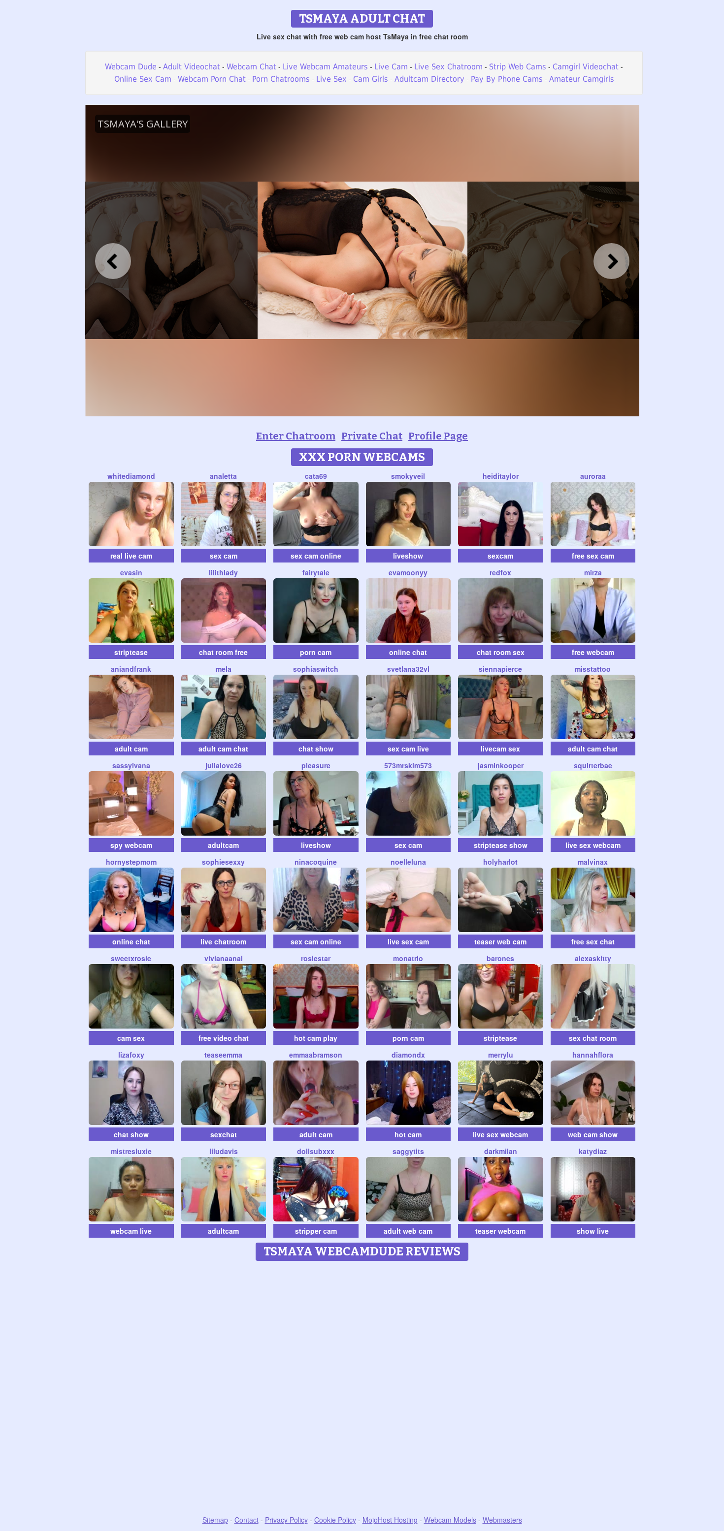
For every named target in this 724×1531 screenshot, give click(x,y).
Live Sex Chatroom (448, 66)
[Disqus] (362, 1389)
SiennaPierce (500, 669)
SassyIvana (131, 765)
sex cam (223, 556)
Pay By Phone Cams (507, 79)
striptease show (500, 845)
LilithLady (223, 572)
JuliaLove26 (223, 765)
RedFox (500, 572)
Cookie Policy (335, 1520)
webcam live (131, 1231)
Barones (500, 958)
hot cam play (315, 1038)
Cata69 (316, 476)
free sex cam (593, 556)
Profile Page (438, 436)
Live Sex (331, 79)
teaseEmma (223, 1055)
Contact (246, 1520)
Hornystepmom (131, 862)
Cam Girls (370, 79)
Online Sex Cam (142, 79)
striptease (131, 652)
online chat (408, 652)
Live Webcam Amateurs (325, 66)
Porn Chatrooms (281, 79)
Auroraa (593, 476)
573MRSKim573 (408, 765)
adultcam (223, 845)
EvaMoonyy (408, 572)
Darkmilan (500, 1151)
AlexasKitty (593, 958)
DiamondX (408, 1055)
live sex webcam (593, 845)
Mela (223, 669)
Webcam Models (450, 1520)
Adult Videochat (191, 66)
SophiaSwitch (315, 669)
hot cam (408, 1134)
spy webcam (131, 845)
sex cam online (316, 556)
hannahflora (592, 1055)
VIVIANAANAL (223, 958)
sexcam (500, 556)
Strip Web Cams (517, 66)
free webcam (593, 652)
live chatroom (223, 941)
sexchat (223, 1134)
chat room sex (501, 652)
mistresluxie (131, 1151)
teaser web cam (500, 941)
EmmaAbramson (315, 1055)
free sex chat (593, 941)
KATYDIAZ (593, 1151)
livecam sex (500, 748)
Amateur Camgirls (581, 79)
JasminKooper (501, 765)
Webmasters (502, 1520)
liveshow (408, 556)
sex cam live (408, 748)
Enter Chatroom (295, 436)
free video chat (223, 1038)
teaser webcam (500, 1231)
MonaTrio (408, 958)
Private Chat (371, 436)
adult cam (131, 748)
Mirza (593, 572)
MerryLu (500, 1055)
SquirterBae (593, 765)
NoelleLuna (408, 862)
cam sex (131, 1038)
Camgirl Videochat (586, 66)
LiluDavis (223, 1151)
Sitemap (215, 1520)
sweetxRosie (131, 958)
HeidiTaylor (501, 476)
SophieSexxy (223, 862)
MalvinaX (593, 862)
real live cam (131, 556)
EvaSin (131, 572)
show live (593, 1231)
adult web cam (408, 1231)
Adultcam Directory (429, 79)
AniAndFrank (131, 669)
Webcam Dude (131, 66)
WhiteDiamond (131, 476)
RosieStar (315, 958)
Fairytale (315, 572)
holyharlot (500, 862)
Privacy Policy (286, 1520)
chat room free (223, 652)
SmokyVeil (408, 476)
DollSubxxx (315, 1151)
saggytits (408, 1151)
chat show (315, 748)
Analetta (223, 476)
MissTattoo (593, 669)
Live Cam (391, 66)
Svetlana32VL (408, 669)
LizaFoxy (131, 1055)
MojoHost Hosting (390, 1520)
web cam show (593, 1134)
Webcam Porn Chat (212, 79)
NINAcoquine (316, 862)
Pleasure (315, 765)
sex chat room (593, 1038)
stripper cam (316, 1231)
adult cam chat (223, 748)
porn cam (315, 652)
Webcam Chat (251, 66)
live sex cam (408, 941)
